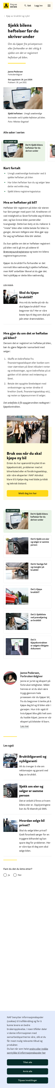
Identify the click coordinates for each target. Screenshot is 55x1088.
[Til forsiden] (6, 5)
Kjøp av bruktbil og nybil (18, 16)
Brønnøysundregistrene (16, 251)
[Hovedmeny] (49, 5)
